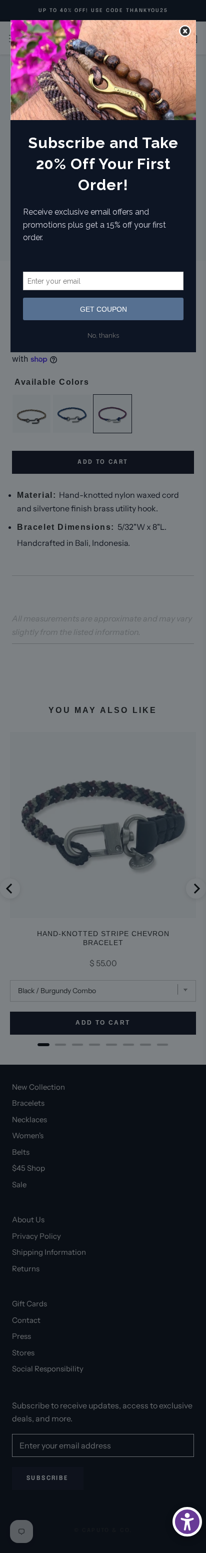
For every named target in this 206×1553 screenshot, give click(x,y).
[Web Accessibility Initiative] (187, 1521)
